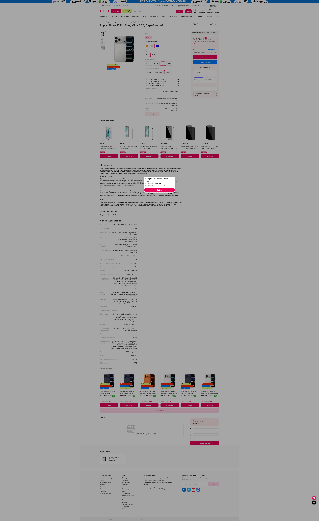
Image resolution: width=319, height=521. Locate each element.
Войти (159, 190)
